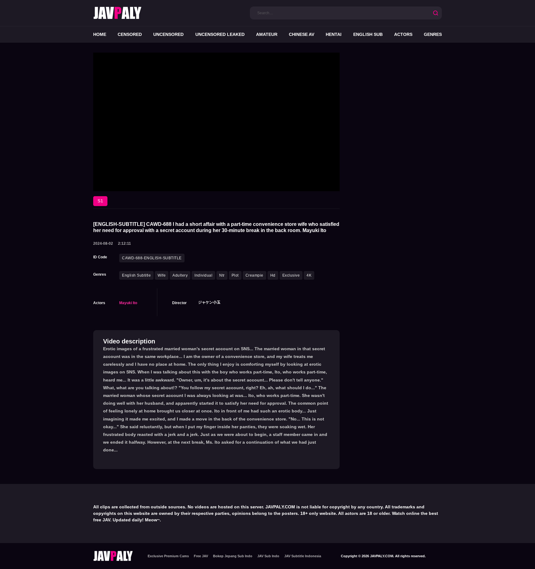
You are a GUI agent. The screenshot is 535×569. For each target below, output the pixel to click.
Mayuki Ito (128, 303)
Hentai (333, 34)
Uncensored (168, 34)
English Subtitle (136, 275)
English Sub (368, 34)
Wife (162, 275)
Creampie (254, 275)
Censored (130, 34)
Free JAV (201, 556)
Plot (235, 275)
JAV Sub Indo (268, 556)
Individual (203, 275)
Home (99, 34)
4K (309, 275)
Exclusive (291, 275)
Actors (403, 34)
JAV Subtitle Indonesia (302, 556)
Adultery (180, 275)
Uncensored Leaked (220, 34)
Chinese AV (301, 34)
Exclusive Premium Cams (168, 556)
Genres (433, 34)
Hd (273, 275)
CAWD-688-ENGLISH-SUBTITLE (152, 258)
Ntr (222, 275)
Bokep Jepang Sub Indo (232, 556)
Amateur (266, 34)
